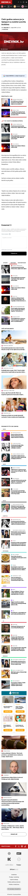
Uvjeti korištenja (14, 879)
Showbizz (18, 6)
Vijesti (5, 6)
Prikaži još (14, 834)
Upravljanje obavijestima (14, 889)
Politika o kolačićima (14, 884)
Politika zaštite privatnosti (14, 882)
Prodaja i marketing (14, 877)
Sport (11, 6)
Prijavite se (14, 253)
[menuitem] (24, 2)
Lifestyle (25, 6)
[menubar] (24, 2)
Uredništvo (14, 874)
